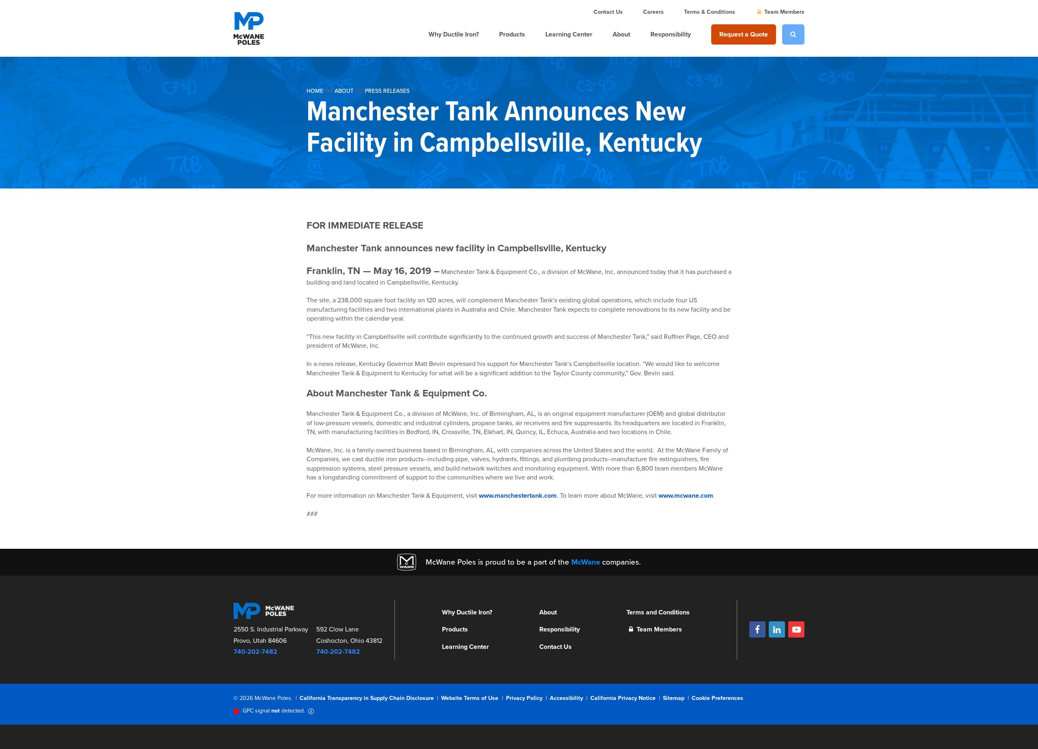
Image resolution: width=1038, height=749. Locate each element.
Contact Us (608, 12)
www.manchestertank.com (518, 495)
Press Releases (387, 91)
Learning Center (568, 34)
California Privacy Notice (623, 698)
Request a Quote (743, 34)
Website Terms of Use (469, 698)
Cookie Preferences (717, 698)
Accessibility (566, 698)
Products (512, 34)
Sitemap (673, 698)
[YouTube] (796, 629)
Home (315, 91)
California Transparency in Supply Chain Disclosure (367, 698)
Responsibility (670, 34)
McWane (585, 562)
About (621, 34)
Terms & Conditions (709, 12)
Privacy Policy (524, 698)
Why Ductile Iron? (454, 34)
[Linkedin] (777, 629)
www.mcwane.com (685, 495)
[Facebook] (757, 629)
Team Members (783, 12)
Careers (653, 12)
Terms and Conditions (658, 612)
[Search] (793, 34)
